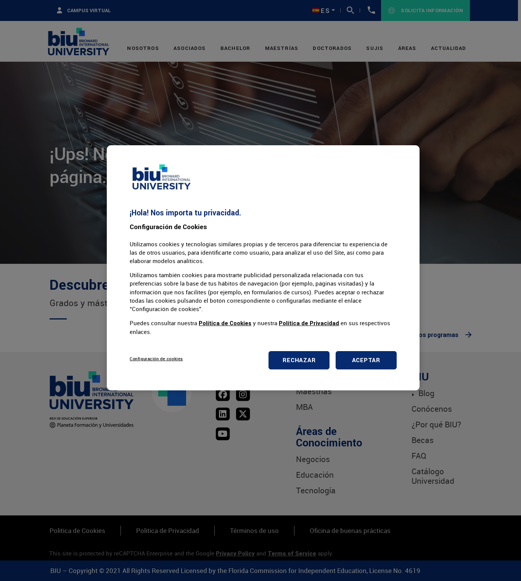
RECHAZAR (299, 360)
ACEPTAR (366, 360)
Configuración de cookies (156, 358)
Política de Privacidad (309, 323)
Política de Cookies (225, 323)
